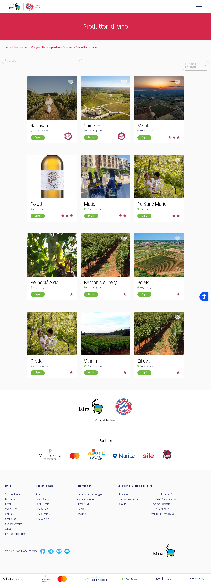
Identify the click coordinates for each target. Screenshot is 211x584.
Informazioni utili (85, 499)
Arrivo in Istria (84, 504)
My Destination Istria (15, 534)
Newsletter (82, 514)
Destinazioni (21, 47)
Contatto (122, 504)
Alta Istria (40, 494)
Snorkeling (10, 519)
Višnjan (35, 47)
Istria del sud (42, 509)
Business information (128, 499)
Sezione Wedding (13, 524)
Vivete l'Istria (11, 509)
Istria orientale (43, 514)
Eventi (8, 504)
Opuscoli (81, 509)
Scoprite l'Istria (12, 494)
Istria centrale (42, 519)
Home (8, 47)
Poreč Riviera (42, 499)
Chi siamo (123, 494)
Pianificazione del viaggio (89, 494)
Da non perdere (51, 47)
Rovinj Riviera (42, 504)
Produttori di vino (86, 47)
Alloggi (8, 529)
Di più (38, 137)
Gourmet (68, 47)
